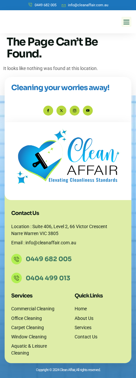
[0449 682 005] (16, 259)
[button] (126, 22)
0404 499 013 (48, 278)
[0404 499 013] (16, 278)
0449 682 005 (49, 259)
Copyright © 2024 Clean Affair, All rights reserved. (68, 370)
